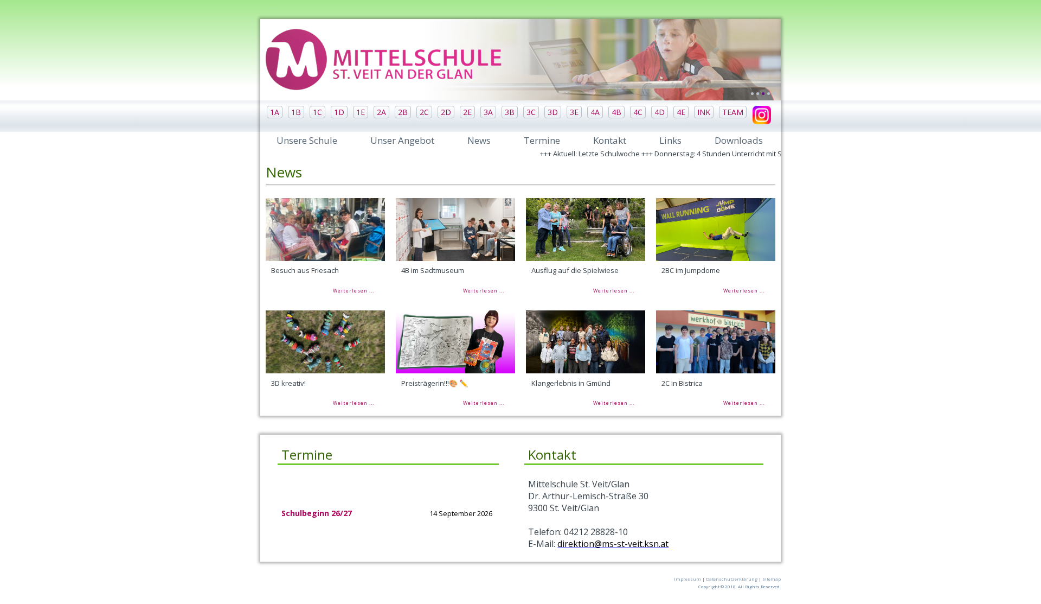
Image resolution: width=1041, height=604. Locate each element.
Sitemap (771, 579)
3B (510, 112)
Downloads (739, 140)
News (479, 140)
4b (616, 112)
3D (553, 112)
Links (670, 140)
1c (317, 112)
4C (637, 112)
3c (531, 112)
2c (424, 112)
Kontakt (609, 140)
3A (488, 112)
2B (403, 112)
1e (360, 112)
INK (703, 112)
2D (446, 112)
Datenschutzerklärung (731, 579)
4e (681, 112)
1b (296, 112)
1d (339, 112)
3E (574, 112)
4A (595, 112)
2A (381, 112)
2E (467, 112)
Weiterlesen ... (353, 290)
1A (274, 112)
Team (732, 112)
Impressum (687, 579)
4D (659, 112)
